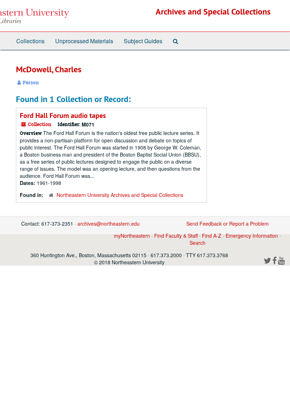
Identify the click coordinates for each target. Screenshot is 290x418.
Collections (30, 41)
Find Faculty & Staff (176, 235)
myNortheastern (132, 235)
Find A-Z (211, 235)
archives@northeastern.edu (108, 223)
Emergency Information (252, 235)
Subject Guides (143, 41)
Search (197, 242)
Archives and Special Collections (213, 11)
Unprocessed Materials (84, 41)
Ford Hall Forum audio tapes (63, 115)
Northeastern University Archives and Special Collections (120, 194)
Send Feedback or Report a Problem (227, 223)
